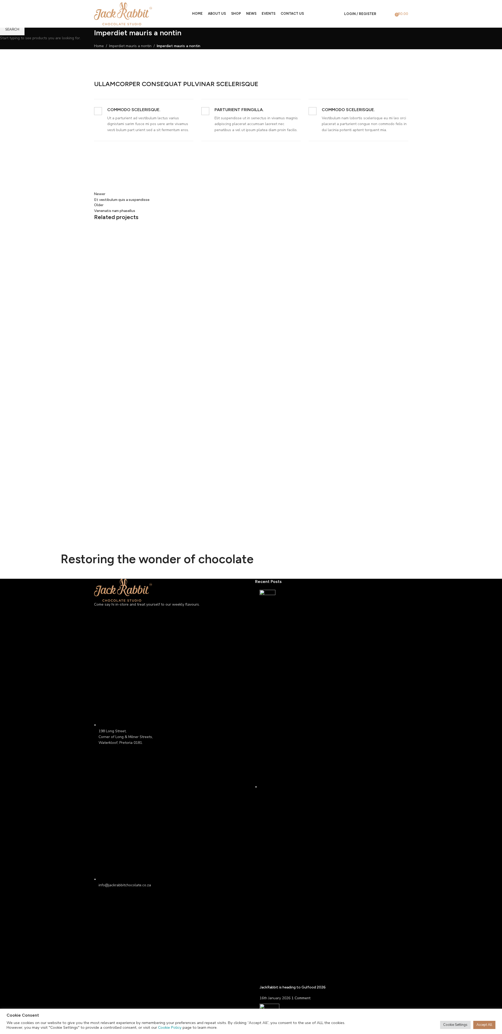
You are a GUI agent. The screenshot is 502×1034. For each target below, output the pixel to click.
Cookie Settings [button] (455, 1024)
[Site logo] (123, 13)
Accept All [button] (484, 1024)
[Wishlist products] (389, 14)
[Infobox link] (143, 120)
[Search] (381, 14)
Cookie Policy (170, 1027)
